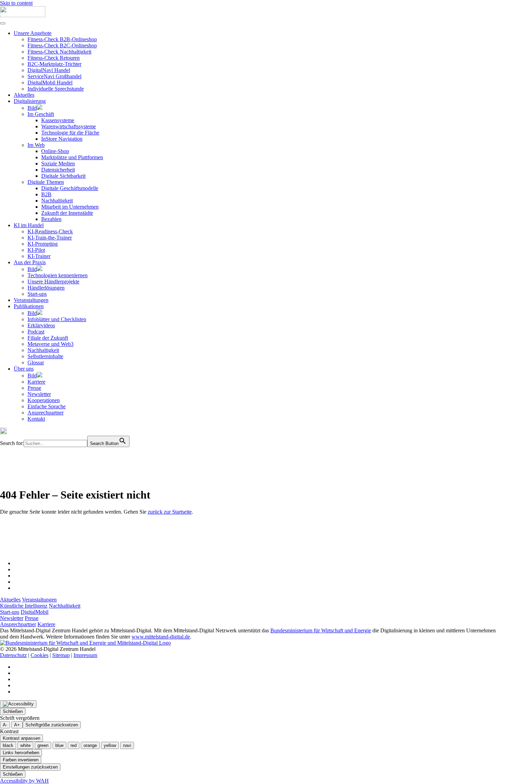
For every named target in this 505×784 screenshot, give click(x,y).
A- (5, 724)
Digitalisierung (30, 101)
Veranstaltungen (31, 300)
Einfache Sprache (46, 406)
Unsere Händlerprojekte (53, 281)
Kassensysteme (57, 120)
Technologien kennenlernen (57, 275)
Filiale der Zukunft (47, 338)
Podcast (35, 332)
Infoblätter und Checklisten (56, 319)
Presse (34, 388)
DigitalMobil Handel (49, 82)
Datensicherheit (58, 170)
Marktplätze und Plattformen (72, 157)
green (42, 745)
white (25, 745)
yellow (110, 745)
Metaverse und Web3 (50, 344)
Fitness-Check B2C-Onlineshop (62, 45)
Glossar (35, 362)
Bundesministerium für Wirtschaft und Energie (320, 630)
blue (59, 745)
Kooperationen (43, 400)
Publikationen (29, 306)
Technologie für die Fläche (70, 133)
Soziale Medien (58, 163)
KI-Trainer (38, 256)
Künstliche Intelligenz (23, 606)
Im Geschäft (40, 114)
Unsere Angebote (33, 33)
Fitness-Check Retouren (53, 58)
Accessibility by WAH (24, 781)
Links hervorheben (21, 752)
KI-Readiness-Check (50, 231)
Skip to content (16, 3)
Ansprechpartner (45, 413)
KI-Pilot (36, 250)
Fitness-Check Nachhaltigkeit (59, 52)
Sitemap (61, 655)
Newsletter (39, 394)
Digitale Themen (45, 182)
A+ (17, 724)
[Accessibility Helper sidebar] (18, 704)
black (8, 745)
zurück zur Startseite (170, 512)
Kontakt (36, 419)
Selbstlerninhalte (45, 356)
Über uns (24, 369)
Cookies (39, 655)
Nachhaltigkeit (57, 200)
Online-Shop (55, 151)
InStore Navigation (61, 139)
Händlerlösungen (46, 288)
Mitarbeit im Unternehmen (70, 207)
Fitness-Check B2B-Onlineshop (62, 39)
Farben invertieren (20, 759)
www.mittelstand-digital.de (161, 637)
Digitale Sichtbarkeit (63, 176)
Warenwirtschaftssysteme (68, 126)
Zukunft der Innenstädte (67, 213)
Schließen (13, 711)
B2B (46, 194)
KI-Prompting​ (42, 244)
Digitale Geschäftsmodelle (69, 188)
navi (127, 745)
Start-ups (37, 294)
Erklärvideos (41, 325)
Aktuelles (24, 95)
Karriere (36, 382)
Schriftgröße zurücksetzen (51, 724)
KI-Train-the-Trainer (49, 238)
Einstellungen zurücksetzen (30, 767)
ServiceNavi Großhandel (54, 76)
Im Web (36, 145)
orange (90, 745)
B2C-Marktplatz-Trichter (54, 64)
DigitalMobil (34, 612)
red (73, 745)
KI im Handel (29, 225)
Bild (32, 108)
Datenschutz (13, 655)
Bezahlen (51, 219)
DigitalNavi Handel (48, 70)
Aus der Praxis (30, 262)
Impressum (85, 655)
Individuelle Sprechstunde (55, 89)
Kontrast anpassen (21, 738)
